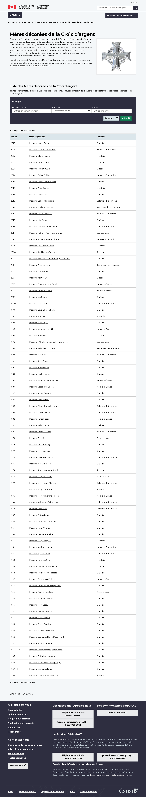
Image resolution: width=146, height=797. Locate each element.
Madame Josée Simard (39, 169)
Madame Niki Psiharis (38, 220)
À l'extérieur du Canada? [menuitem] (21, 749)
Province (56, 107)
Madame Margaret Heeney (41, 598)
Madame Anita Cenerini (39, 188)
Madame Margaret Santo (40, 477)
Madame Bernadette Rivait (41, 534)
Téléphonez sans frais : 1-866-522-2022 (73, 714)
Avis (72, 791)
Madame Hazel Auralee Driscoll (43, 380)
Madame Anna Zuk (38, 316)
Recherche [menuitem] (14, 727)
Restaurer (110, 118)
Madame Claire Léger (39, 271)
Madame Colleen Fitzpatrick (42, 201)
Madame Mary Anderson (40, 489)
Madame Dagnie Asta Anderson (43, 566)
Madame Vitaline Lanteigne (41, 547)
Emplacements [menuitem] (16, 753)
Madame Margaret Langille (41, 329)
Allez (124, 118)
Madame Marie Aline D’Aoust (42, 630)
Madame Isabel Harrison (40, 425)
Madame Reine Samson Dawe (42, 182)
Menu (15, 15)
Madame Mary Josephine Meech (44, 496)
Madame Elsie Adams (38, 515)
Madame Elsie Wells (38, 335)
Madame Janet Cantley (39, 445)
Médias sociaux (27, 791)
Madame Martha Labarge (40, 643)
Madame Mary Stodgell (40, 541)
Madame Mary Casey (38, 605)
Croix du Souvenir (20, 60)
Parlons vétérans (117, 712)
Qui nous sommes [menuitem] (18, 714)
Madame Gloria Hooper (40, 156)
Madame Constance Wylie (41, 412)
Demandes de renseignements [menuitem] (25, 745)
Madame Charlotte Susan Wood (44, 675)
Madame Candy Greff (39, 162)
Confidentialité (88, 791)
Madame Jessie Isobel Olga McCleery (46, 650)
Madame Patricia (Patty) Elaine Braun (46, 233)
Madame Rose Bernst (39, 400)
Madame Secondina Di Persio (42, 387)
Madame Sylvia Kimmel (39, 554)
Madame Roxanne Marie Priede (43, 226)
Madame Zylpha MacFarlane (42, 579)
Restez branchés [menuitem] (17, 758)
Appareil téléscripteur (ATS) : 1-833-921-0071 (73, 723)
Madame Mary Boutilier (40, 451)
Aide (10, 791)
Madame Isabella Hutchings (42, 348)
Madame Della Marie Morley (42, 246)
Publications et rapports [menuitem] (21, 723)
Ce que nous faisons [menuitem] (19, 719)
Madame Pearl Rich (38, 509)
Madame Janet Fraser (39, 419)
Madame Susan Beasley (40, 624)
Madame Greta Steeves (40, 432)
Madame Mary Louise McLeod (42, 483)
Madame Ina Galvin (38, 297)
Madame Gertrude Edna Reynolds (45, 586)
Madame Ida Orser (37, 355)
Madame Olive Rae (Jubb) (41, 457)
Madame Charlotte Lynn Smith (43, 284)
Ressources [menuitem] (14, 732)
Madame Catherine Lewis (40, 669)
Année (95, 107)
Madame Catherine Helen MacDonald (46, 637)
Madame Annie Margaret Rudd (43, 470)
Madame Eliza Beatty (38, 438)
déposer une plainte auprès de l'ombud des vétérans (110, 775)
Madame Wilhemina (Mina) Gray (43, 502)
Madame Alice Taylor (38, 323)
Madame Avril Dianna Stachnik (43, 252)
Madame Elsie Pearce (39, 368)
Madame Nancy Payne (39, 143)
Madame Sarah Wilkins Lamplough (45, 663)
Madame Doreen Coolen (40, 291)
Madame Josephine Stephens (42, 521)
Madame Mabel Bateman (40, 393)
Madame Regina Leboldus (41, 592)
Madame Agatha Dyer (39, 278)
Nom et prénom (19, 107)
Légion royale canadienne (38, 39)
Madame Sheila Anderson (41, 207)
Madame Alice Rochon (39, 618)
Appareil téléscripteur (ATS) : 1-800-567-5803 (117, 757)
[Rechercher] (135, 8)
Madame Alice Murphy (39, 265)
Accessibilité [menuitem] (15, 710)
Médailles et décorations (47, 22)
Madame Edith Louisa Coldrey (42, 656)
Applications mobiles (52, 791)
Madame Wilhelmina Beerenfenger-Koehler (49, 259)
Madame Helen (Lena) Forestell (43, 573)
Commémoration (25, 22)
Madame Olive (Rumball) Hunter (44, 406)
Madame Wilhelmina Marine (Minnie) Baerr (48, 342)
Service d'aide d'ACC (63, 739)
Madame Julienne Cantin (40, 560)
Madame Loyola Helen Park (42, 310)
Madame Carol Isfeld (38, 303)
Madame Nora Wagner (39, 528)
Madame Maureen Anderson (42, 150)
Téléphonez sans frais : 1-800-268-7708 (73, 757)
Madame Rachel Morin (39, 374)
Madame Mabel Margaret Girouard (45, 239)
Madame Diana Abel (38, 194)
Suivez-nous (19, 766)
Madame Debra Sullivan (40, 175)
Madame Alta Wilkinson (40, 464)
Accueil (11, 22)
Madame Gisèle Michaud (40, 214)
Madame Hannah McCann (41, 611)
